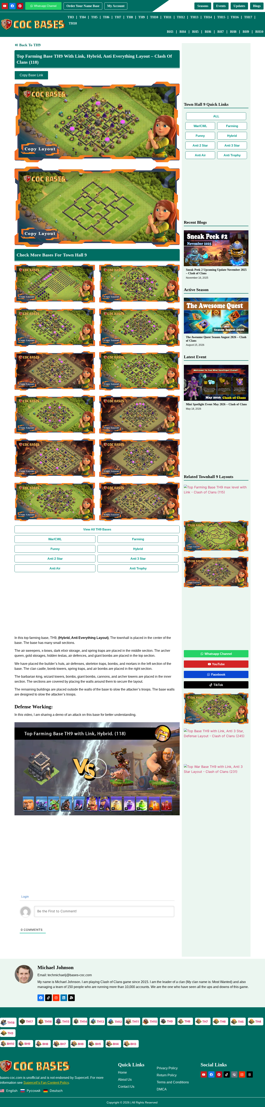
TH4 (82, 17)
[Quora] (234, 1074)
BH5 (195, 31)
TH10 (154, 17)
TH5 (94, 17)
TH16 (235, 17)
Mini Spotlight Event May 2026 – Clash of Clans (216, 404)
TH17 (248, 17)
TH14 (208, 17)
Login (24, 896)
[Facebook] (12, 6)
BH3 (170, 31)
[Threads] (250, 1074)
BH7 (220, 31)
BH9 (246, 31)
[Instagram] (56, 997)
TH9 (141, 17)
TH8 (129, 17)
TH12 (181, 17)
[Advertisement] (97, 603)
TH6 (106, 17)
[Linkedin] (63, 997)
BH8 (233, 31)
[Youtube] (5, 6)
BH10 (259, 31)
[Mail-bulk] (71, 997)
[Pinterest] (20, 6)
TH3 (70, 17)
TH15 (221, 17)
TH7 (118, 17)
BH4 (182, 31)
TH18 (73, 23)
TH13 (194, 17)
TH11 (167, 17)
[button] (97, 769)
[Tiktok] (48, 997)
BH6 (208, 31)
